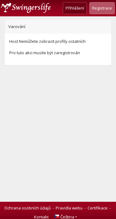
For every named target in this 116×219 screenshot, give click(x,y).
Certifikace (98, 208)
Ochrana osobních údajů (27, 208)
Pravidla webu (69, 208)
